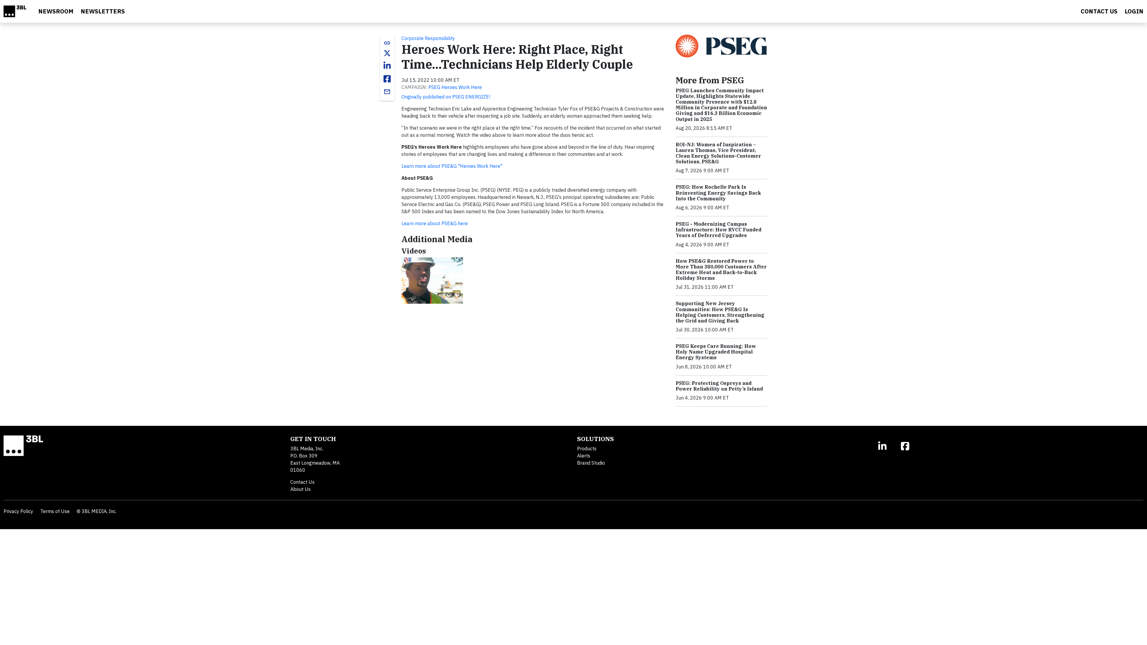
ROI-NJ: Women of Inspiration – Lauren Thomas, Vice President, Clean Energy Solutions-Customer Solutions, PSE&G (718, 153)
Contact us (1099, 11)
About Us (300, 489)
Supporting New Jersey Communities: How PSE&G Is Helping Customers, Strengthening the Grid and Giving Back (720, 312)
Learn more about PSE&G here (434, 223)
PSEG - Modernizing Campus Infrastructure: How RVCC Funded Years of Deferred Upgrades (718, 229)
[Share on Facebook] (387, 79)
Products (586, 449)
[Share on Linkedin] (387, 65)
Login (1134, 11)
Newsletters (103, 11)
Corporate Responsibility (428, 38)
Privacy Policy (18, 511)
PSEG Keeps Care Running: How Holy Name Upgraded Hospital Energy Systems (716, 351)
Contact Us (302, 482)
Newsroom (55, 11)
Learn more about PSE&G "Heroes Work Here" (451, 166)
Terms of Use (55, 511)
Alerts (583, 456)
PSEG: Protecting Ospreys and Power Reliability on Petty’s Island (719, 386)
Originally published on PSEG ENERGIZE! (445, 97)
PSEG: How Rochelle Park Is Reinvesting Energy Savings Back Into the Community (718, 192)
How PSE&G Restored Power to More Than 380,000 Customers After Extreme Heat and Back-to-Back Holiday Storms (721, 269)
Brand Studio (591, 463)
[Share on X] (387, 53)
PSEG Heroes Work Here (455, 87)
